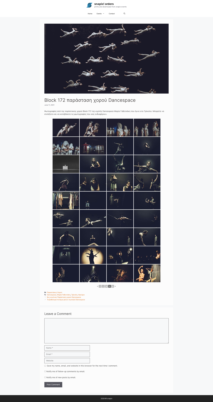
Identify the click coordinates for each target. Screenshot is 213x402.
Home (90, 14)
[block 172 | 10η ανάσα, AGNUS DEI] (120, 127)
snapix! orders (104, 4)
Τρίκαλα (74, 295)
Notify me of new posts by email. (61, 377)
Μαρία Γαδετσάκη (63, 295)
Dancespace (51, 295)
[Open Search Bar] (124, 13)
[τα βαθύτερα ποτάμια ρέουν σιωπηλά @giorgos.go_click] (120, 146)
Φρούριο (81, 295)
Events (99, 14)
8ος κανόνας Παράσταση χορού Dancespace (64, 297)
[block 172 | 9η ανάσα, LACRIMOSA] (66, 127)
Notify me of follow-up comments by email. (65, 371)
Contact (112, 14)
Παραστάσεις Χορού (54, 292)
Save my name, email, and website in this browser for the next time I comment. (82, 366)
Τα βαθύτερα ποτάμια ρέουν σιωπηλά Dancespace (66, 300)
